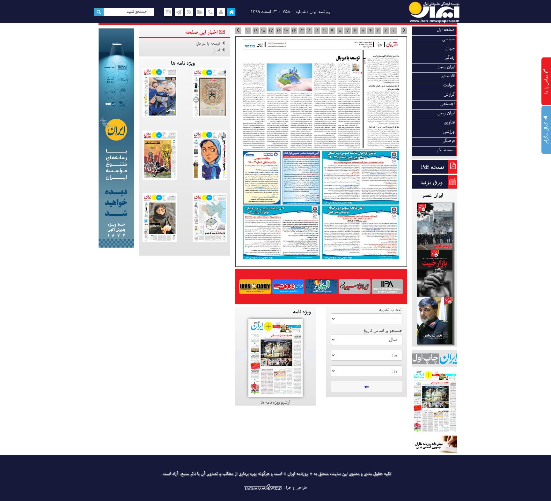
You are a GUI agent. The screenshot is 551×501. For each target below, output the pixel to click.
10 (324, 31)
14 (294, 31)
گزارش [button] (449, 95)
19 (256, 31)
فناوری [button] (449, 122)
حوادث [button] (449, 85)
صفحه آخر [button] (446, 150)
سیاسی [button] (448, 39)
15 (286, 31)
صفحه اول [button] (446, 30)
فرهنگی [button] (448, 141)
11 (317, 31)
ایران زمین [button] (446, 67)
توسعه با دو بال (208, 44)
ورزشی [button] (449, 132)
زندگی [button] (449, 58)
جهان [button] (450, 48)
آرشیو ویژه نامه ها (275, 403)
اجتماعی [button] (447, 104)
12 (309, 31)
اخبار (216, 50)
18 (263, 31)
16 (279, 31)
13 (301, 31)
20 (248, 31)
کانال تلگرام (546, 132)
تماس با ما (546, 83)
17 (271, 31)
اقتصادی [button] (448, 76)
